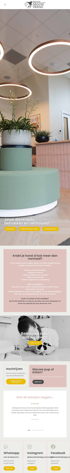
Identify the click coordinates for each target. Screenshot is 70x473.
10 (42, 430)
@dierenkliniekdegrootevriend (40, 457)
